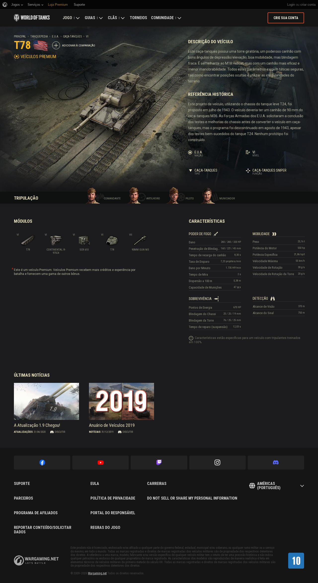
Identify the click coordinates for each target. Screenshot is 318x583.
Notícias (95, 432)
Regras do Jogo (105, 527)
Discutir (60, 432)
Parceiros (23, 498)
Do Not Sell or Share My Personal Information (192, 498)
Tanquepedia (39, 36)
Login (291, 4)
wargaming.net (36, 560)
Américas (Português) (268, 485)
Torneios (138, 17)
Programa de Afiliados (36, 513)
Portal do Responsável (112, 513)
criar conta (308, 4)
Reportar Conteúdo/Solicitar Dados (42, 529)
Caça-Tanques (72, 36)
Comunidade (162, 17)
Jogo (67, 17)
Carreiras (156, 483)
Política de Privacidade (112, 498)
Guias (90, 17)
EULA (94, 483)
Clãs (112, 17)
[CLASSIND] (296, 561)
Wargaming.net (97, 573)
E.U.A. (55, 36)
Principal (20, 36)
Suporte (22, 483)
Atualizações (23, 432)
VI (87, 36)
